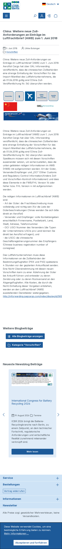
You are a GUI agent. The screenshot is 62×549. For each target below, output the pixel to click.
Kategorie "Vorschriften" (26, 344)
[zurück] (3, 414)
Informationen (12, 498)
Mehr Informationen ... (16, 533)
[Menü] (6, 16)
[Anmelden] (48, 16)
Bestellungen (11, 484)
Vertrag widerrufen (14, 491)
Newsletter (10, 505)
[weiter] (58, 414)
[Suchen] (34, 16)
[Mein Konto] (41, 16)
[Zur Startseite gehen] (11, 5)
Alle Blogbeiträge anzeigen (27, 336)
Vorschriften (12, 52)
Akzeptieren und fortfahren (31, 542)
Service (8, 477)
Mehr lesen (32, 451)
